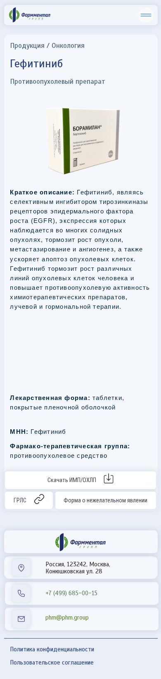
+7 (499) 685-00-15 (71, 593)
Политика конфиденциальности (52, 649)
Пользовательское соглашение (52, 662)
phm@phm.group (67, 617)
